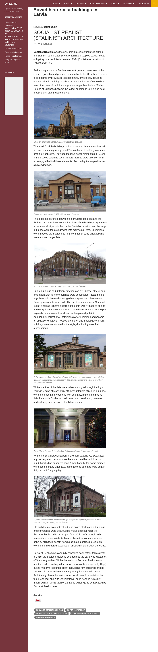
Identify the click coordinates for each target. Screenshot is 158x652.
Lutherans (18, 49)
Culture (80, 4)
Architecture (49, 27)
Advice (114, 4)
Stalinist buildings (45, 617)
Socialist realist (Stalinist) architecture (68, 35)
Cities (67, 4)
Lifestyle (127, 4)
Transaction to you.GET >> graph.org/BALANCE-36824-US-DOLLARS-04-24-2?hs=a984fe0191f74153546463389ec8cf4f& (14, 31)
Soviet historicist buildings (85, 614)
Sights (55, 4)
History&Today (97, 4)
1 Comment (46, 44)
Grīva (7, 62)
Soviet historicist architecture (51, 614)
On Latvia (11, 3)
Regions (142, 4)
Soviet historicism (76, 610)
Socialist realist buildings (49, 610)
